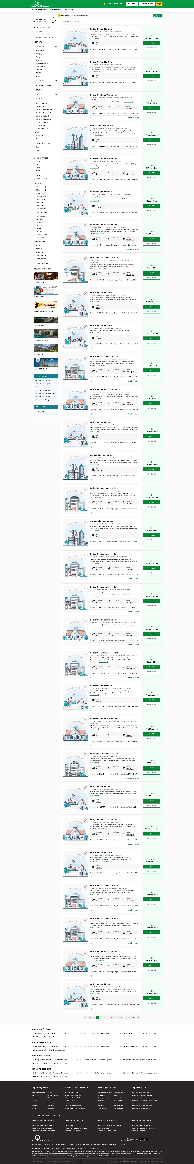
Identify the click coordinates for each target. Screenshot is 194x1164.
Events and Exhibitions (69, 1148)
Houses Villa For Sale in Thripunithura (142, 1123)
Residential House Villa (44, 113)
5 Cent (98, 44)
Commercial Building (43, 119)
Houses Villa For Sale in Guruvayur (142, 1125)
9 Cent (98, 438)
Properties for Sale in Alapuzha (142, 1106)
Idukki (49, 1098)
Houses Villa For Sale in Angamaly (43, 1125)
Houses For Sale (70, 1125)
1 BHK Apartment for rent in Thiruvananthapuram (50, 1063)
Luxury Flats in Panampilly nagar (75, 1108)
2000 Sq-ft (130, 934)
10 (125, 1017)
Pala (99, 1103)
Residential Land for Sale (101, 29)
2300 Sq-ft (130, 736)
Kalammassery (119, 1100)
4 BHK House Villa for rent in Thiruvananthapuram (139, 1073)
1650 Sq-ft (130, 602)
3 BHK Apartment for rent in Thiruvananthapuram (50, 1060)
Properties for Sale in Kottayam (142, 1098)
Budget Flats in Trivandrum (73, 1095)
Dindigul (39, 69)
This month (40, 252)
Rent (37, 150)
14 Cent (98, 802)
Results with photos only (44, 37)
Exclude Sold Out (42, 263)
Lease (38, 153)
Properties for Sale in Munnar (141, 1108)
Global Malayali (112, 1145)
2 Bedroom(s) (41, 190)
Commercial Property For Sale (107, 1131)
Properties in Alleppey (43, 384)
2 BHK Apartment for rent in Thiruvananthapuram (94, 1060)
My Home (81, 1148)
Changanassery (103, 1098)
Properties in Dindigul (43, 400)
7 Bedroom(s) (41, 206)
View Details (151, 48)
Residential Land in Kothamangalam (109, 1125)
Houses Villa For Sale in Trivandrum (43, 1120)
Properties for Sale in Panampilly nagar (144, 1100)
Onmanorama (61, 1145)
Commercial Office (43, 122)
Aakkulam (39, 99)
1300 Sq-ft (130, 275)
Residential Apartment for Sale (104, 356)
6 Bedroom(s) (41, 202)
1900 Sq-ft (130, 372)
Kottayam (35, 1098)
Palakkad (35, 1103)
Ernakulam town (119, 1093)
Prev (90, 1017)
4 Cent (98, 701)
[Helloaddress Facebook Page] (121, 1139)
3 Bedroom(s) (41, 187)
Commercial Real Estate (138, 1131)
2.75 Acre (99, 470)
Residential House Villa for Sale (103, 95)
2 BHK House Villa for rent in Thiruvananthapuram (94, 1073)
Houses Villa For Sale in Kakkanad (75, 1123)
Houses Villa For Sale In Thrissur (141, 1120)
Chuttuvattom (88, 1145)
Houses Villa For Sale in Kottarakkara (76, 1128)
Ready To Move (41, 179)
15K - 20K (39, 225)
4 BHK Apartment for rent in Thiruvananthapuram (139, 1060)
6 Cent (98, 339)
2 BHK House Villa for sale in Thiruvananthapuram (95, 1047)
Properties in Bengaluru (44, 387)
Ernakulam (39, 73)
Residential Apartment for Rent (104, 257)
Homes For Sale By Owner (40, 1123)
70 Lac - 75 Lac (41, 235)
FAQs (160, 1161)
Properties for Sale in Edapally (141, 1103)
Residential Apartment (44, 110)
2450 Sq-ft (130, 405)
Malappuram (51, 1103)
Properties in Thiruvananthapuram (43, 412)
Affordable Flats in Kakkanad (74, 1098)
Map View (158, 16)
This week (39, 249)
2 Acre (98, 308)
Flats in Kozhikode (70, 1103)
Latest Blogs (46, 1148)
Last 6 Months (41, 259)
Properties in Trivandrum (44, 380)
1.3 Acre (98, 207)
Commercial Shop (42, 125)
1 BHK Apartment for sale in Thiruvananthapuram (50, 1037)
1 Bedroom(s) (40, 199)
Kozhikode (35, 1106)
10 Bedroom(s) (41, 209)
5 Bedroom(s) (41, 196)
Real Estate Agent (103, 1128)
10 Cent (98, 141)
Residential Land (41, 107)
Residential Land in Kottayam (107, 1120)
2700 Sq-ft (130, 108)
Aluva (116, 1095)
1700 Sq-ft (130, 569)
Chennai (39, 60)
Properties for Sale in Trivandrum (142, 1095)
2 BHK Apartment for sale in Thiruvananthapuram (95, 1033)
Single (38, 161)
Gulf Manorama (99, 1145)
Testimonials (56, 1148)
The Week (122, 1145)
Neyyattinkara (102, 1108)
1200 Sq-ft (130, 967)
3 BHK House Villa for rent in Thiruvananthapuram (50, 1073)
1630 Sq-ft (130, 901)
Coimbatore (40, 66)
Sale (37, 147)
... (128, 1017)
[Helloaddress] (41, 4)
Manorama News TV (75, 1145)
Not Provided (40, 216)
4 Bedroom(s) (41, 193)
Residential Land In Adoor (73, 1131)
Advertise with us (92, 1148)
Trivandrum (40, 51)
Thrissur (50, 1100)
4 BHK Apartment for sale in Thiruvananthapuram (139, 1033)
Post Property (132, 4)
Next (133, 1017)
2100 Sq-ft (130, 174)
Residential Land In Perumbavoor (42, 1128)
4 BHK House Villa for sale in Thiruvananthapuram (139, 1047)
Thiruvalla (101, 1106)
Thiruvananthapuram (43, 85)
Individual (39, 136)
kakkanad (117, 1098)
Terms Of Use (155, 1161)
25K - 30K (39, 229)
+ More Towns (118, 1108)
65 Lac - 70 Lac (41, 222)
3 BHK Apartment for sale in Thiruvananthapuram (50, 1033)
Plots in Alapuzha (70, 1100)
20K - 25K (39, 219)
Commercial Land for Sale (101, 126)
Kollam (49, 1093)
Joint (38, 164)
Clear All (76, 21)
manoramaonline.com (78, 1161)
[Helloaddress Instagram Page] (128, 1139)
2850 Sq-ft (130, 240)
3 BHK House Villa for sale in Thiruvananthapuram (50, 1047)
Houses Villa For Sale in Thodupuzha (43, 1131)
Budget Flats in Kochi (71, 1093)
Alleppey (39, 54)
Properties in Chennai (43, 390)
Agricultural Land (42, 129)
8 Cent (98, 536)
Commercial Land (42, 116)
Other (38, 168)
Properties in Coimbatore (44, 397)
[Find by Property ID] (56, 32)
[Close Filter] (59, 15)
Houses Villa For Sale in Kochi (74, 1120)
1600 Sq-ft (130, 635)
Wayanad (50, 1106)
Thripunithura (118, 1106)
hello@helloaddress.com (105, 1156)
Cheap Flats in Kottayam (73, 1106)
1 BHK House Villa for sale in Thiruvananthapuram (50, 1050)
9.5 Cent (99, 1000)
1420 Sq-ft (130, 668)
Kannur (34, 1108)
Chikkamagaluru (42, 63)
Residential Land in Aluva (106, 1123)
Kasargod (50, 1108)
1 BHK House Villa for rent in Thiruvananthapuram (50, 1077)
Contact (152, 43)
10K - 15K (39, 232)
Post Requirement (147, 4)
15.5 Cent (99, 868)
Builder (38, 139)
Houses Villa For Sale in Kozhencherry (143, 1128)
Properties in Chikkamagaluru (46, 393)
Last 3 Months (41, 255)
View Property (94, 38)
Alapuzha (35, 1095)
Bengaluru (39, 57)
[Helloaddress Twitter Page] (124, 1139)
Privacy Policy (145, 1161)
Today (38, 245)
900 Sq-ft (129, 503)
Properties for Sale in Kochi (140, 1093)
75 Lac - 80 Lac (41, 238)
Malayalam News (49, 1145)
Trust (38, 171)
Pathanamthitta (52, 1095)
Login (159, 4)
